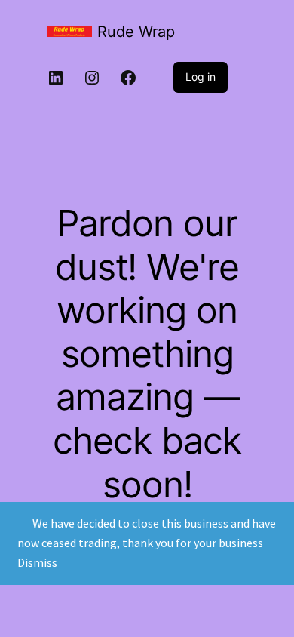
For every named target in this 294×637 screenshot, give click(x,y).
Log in (200, 76)
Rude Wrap (136, 32)
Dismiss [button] (37, 562)
